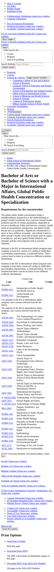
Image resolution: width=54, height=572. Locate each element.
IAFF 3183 (7, 361)
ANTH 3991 (7, 330)
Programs (11, 72)
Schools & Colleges (16, 77)
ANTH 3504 (7, 325)
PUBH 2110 (7, 418)
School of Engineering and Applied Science (32, 91)
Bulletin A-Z (16, 466)
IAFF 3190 (7, 377)
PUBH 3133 (7, 295)
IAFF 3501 (7, 393)
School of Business (21, 83)
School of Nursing (21, 98)
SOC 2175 (6, 445)
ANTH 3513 (10, 404)
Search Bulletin (8, 64)
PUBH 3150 (7, 441)
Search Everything (15, 59)
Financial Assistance (25, 26)
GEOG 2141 (7, 351)
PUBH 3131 (7, 433)
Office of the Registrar (20, 476)
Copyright (21, 516)
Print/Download (14, 112)
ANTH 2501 (7, 317)
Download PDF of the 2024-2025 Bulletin (26, 563)
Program (11, 57)
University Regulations (17, 106)
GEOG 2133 (7, 343)
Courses (10, 75)
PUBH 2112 (7, 423)
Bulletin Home (13, 8)
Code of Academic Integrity (23, 486)
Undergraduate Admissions (28, 16)
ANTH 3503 (7, 322)
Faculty (14, 461)
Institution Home (14, 11)
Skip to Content (14, 3)
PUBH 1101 (7, 289)
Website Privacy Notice (27, 503)
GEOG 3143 (7, 355)
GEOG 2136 (7, 346)
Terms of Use (22, 513)
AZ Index (11, 6)
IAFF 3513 (7, 401)
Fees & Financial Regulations (20, 23)
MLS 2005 (7, 408)
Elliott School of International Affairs (29, 93)
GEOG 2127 (7, 340)
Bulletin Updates (18, 471)
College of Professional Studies (27, 101)
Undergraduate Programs (18, 163)
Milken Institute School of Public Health (31, 104)
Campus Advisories (25, 498)
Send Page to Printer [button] (16, 541)
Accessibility (22, 511)
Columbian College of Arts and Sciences (31, 80)
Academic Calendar (25, 29)
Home (10, 158)
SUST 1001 (7, 448)
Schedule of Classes (19, 481)
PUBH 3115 (7, 429)
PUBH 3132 (7, 436)
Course (10, 54)
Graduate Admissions (16, 19)
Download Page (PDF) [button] (17, 551)
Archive (10, 109)
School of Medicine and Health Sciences (31, 96)
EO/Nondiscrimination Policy (30, 500)
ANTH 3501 (10, 397)
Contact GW (22, 508)
